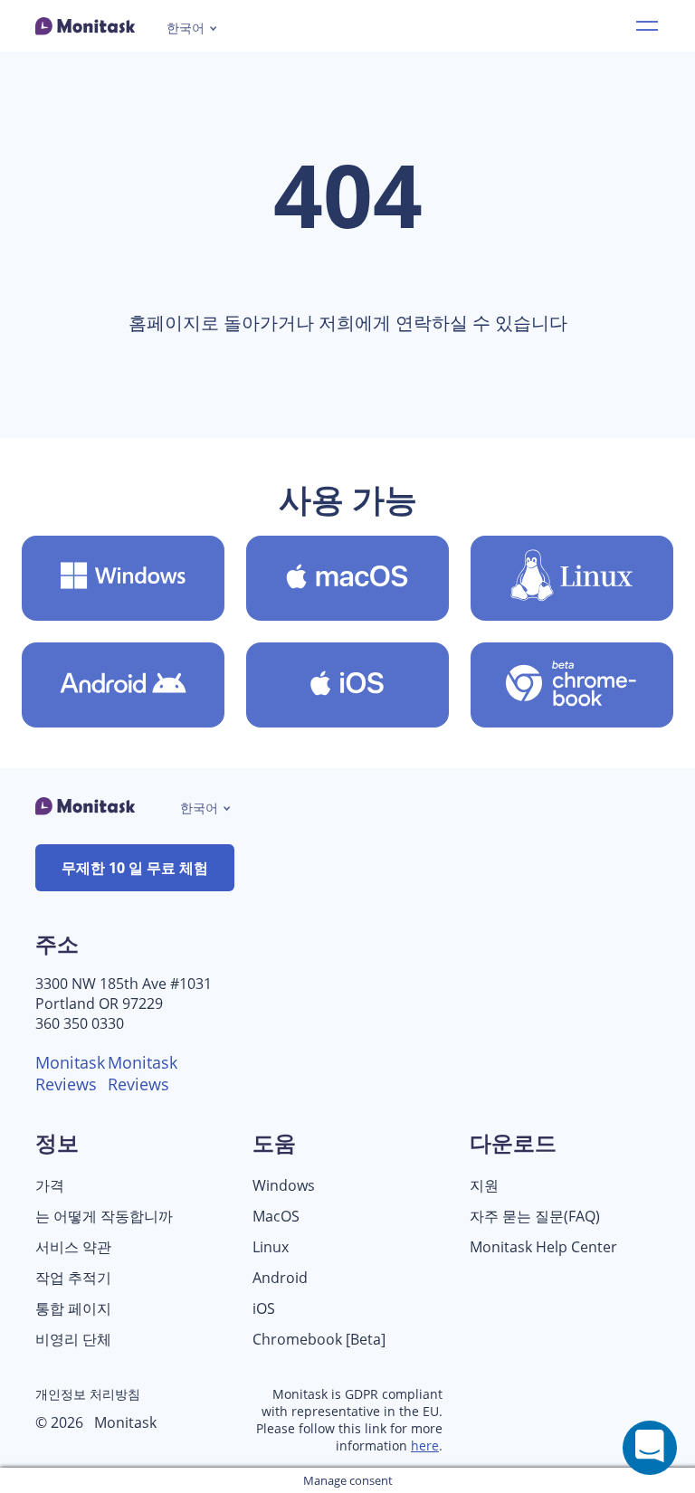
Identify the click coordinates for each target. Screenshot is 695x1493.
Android (280, 1278)
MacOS (276, 1216)
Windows (283, 1185)
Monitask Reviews (70, 1073)
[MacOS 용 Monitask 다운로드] (347, 578)
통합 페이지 (73, 1308)
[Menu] (647, 26)
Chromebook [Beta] (319, 1339)
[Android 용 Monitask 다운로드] (123, 684)
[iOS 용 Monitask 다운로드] (347, 684)
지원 (484, 1185)
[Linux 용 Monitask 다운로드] (572, 578)
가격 (49, 1185)
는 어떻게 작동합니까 (104, 1216)
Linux (270, 1247)
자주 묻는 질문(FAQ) (535, 1216)
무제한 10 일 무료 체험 (135, 868)
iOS (263, 1308)
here (425, 1445)
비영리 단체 (73, 1339)
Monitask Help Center (543, 1247)
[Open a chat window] (650, 1448)
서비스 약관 (73, 1247)
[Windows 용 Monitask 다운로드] (123, 578)
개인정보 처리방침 (87, 1394)
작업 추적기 (73, 1278)
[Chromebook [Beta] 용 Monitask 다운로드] (572, 684)
